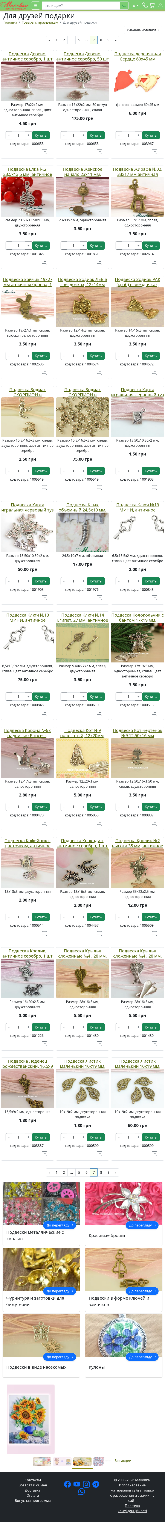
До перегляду (58, 1225)
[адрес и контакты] (145, 5)
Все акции (123, 1460)
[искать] (124, 6)
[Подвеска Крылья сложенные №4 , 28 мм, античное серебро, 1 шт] (137, 978)
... (71, 40)
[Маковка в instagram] (87, 1485)
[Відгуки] (44, 152)
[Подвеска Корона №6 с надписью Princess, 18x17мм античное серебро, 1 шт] (27, 757)
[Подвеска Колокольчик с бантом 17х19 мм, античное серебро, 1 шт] (137, 642)
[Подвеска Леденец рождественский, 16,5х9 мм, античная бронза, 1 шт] (27, 1088)
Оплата (32, 1495)
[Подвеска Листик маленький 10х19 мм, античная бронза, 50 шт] (137, 1088)
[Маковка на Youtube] (77, 1485)
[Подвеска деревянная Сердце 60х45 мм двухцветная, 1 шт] (137, 81)
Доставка (32, 1490)
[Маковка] (14, 5)
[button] (152, 5)
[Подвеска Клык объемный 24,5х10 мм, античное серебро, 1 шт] (82, 532)
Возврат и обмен (32, 1485)
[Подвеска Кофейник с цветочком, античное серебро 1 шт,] (27, 868)
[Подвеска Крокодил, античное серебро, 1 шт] (82, 868)
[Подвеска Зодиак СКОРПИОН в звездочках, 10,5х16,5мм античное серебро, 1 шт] (27, 416)
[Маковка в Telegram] (96, 1485)
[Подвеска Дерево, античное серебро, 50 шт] (82, 81)
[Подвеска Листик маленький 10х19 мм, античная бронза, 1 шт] (82, 1088)
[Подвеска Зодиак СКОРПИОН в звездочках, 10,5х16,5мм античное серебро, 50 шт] (82, 416)
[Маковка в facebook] (68, 1485)
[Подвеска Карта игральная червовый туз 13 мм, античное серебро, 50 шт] (27, 532)
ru (133, 5)
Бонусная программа (33, 1500)
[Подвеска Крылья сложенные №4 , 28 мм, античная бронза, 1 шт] (82, 978)
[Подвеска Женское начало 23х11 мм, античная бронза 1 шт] (82, 196)
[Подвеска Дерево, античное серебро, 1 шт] (27, 81)
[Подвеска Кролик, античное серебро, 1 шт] (27, 978)
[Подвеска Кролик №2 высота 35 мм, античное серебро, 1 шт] (137, 868)
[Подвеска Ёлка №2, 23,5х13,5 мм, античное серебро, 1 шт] (27, 196)
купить (41, 135)
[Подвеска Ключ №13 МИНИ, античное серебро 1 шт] (137, 532)
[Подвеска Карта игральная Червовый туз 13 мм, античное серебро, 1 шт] (137, 416)
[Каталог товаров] (35, 6)
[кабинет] (160, 5)
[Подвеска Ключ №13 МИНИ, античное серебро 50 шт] (27, 642)
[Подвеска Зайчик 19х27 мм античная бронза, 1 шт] (27, 306)
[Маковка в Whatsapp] (82, 1492)
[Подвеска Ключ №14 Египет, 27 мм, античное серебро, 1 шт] (82, 642)
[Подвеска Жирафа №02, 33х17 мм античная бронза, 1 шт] (137, 196)
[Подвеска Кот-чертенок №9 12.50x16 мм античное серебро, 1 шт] (137, 757)
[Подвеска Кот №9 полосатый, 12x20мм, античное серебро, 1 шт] (82, 757)
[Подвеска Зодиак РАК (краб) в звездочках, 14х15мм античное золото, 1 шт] (137, 306)
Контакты (33, 1480)
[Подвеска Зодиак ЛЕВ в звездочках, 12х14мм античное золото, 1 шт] (82, 306)
